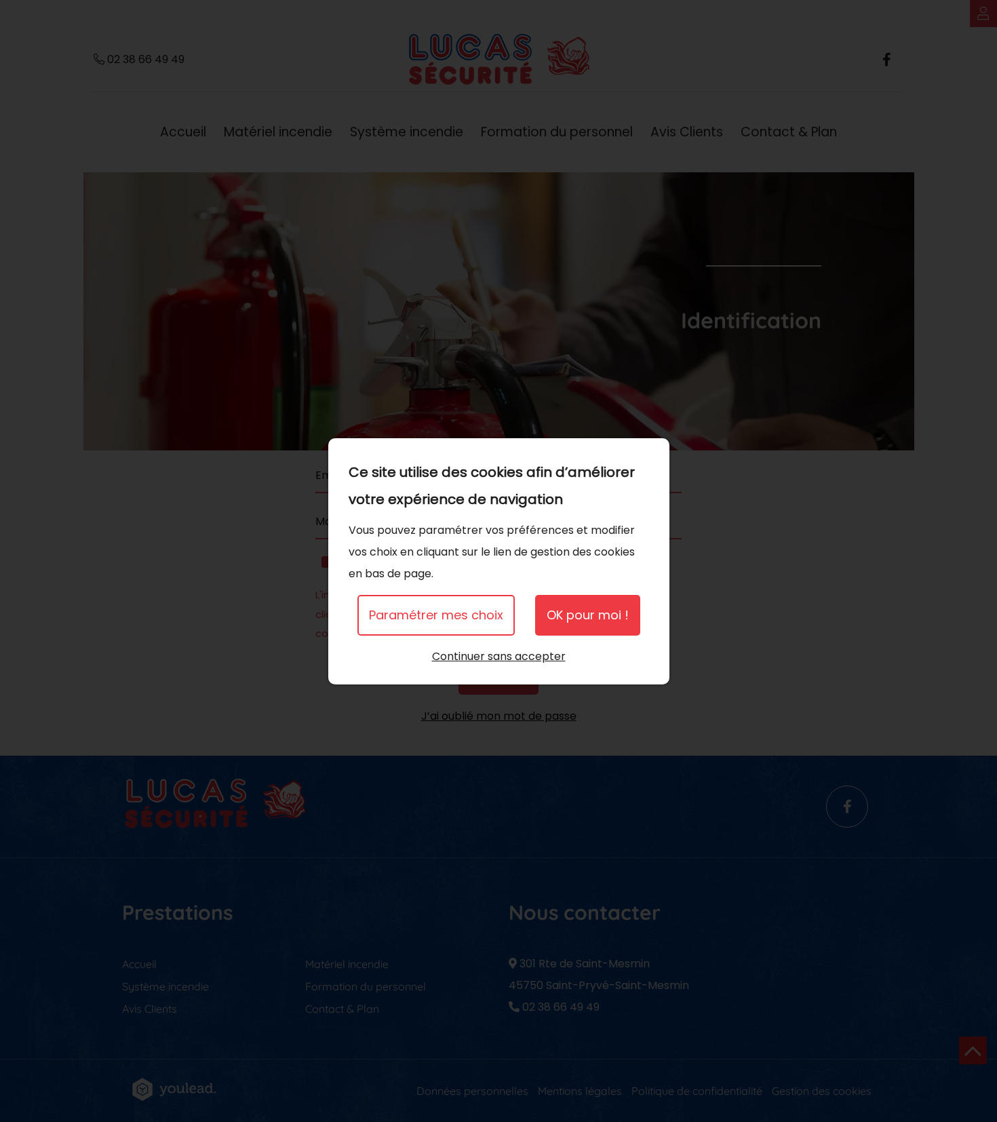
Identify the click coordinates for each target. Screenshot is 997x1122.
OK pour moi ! (588, 614)
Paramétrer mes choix (436, 614)
